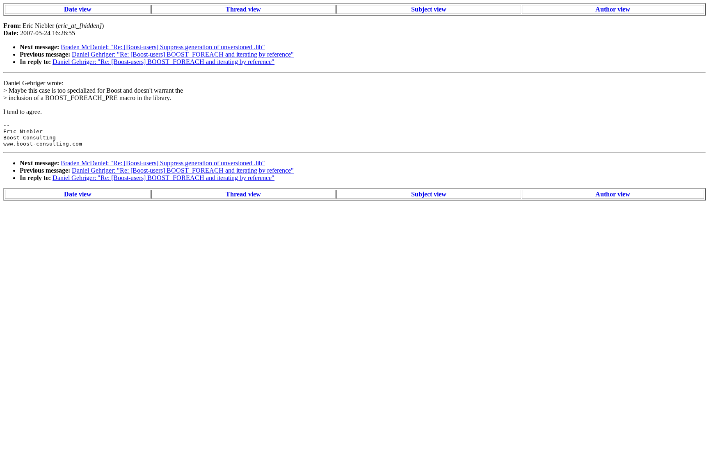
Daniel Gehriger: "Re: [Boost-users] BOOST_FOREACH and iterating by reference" (183, 54)
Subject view (428, 9)
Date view (77, 9)
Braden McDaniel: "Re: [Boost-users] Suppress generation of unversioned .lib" (163, 46)
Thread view (243, 9)
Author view (612, 9)
